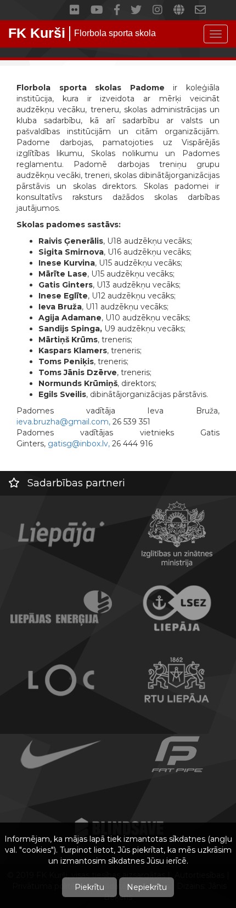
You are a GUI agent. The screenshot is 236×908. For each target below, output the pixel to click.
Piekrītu (89, 887)
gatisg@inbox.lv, (79, 444)
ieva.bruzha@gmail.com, (63, 422)
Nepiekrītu (147, 887)
